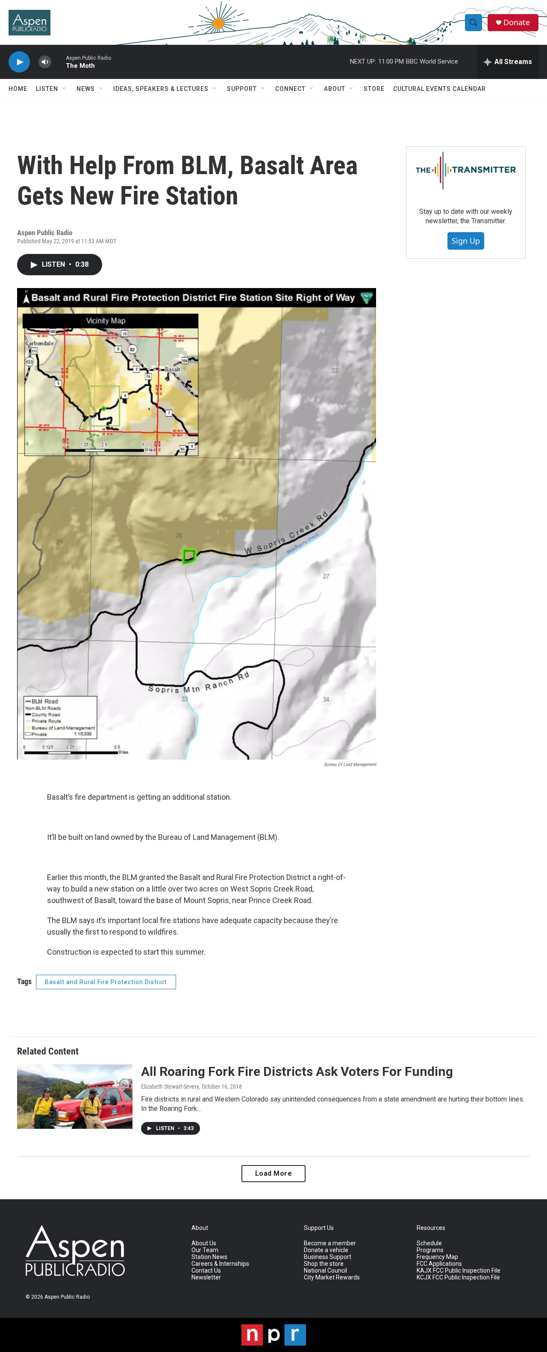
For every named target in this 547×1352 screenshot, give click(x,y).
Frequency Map (437, 1257)
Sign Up (466, 241)
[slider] (58, 61)
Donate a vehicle (326, 1250)
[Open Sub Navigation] (64, 88)
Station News (209, 1257)
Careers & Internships (220, 1264)
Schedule (429, 1243)
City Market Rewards (332, 1277)
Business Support (327, 1257)
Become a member (330, 1243)
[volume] (45, 62)
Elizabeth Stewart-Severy (170, 1086)
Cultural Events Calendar (439, 88)
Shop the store (324, 1264)
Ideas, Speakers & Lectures (161, 88)
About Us (203, 1243)
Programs (430, 1250)
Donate (516, 22)
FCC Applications (439, 1264)
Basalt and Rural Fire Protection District (106, 982)
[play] (19, 62)
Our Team (204, 1250)
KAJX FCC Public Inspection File (458, 1271)
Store (374, 88)
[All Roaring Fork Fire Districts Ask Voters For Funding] (74, 1096)
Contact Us (206, 1271)
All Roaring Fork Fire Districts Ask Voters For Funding (297, 1071)
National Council (325, 1271)
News (85, 88)
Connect (290, 88)
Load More (273, 1173)
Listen (47, 88)
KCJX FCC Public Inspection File (458, 1277)
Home (18, 88)
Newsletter (206, 1277)
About (334, 88)
